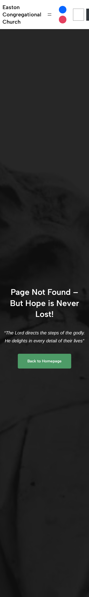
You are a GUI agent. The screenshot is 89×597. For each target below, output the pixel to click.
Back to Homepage (44, 361)
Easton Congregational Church (22, 14)
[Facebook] (63, 10)
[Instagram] (63, 20)
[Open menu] (49, 14)
